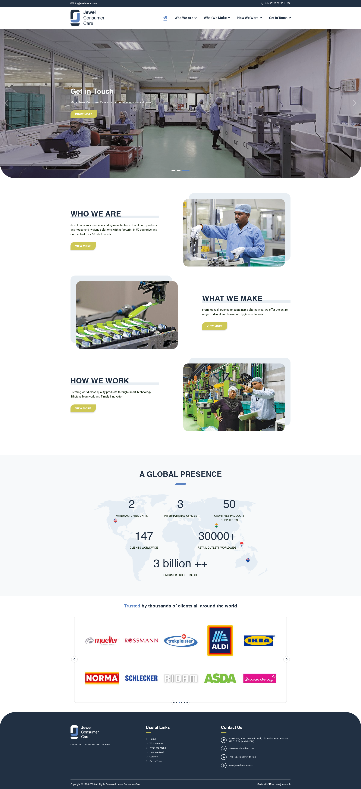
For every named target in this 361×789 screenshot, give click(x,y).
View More (83, 246)
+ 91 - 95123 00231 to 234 (242, 757)
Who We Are (184, 18)
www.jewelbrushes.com (241, 765)
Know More (84, 114)
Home (152, 739)
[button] (173, 170)
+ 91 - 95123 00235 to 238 (276, 3)
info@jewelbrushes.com (85, 3)
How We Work (248, 18)
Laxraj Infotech (282, 784)
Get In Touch (278, 18)
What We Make (215, 18)
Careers (153, 756)
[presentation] (8, 103)
